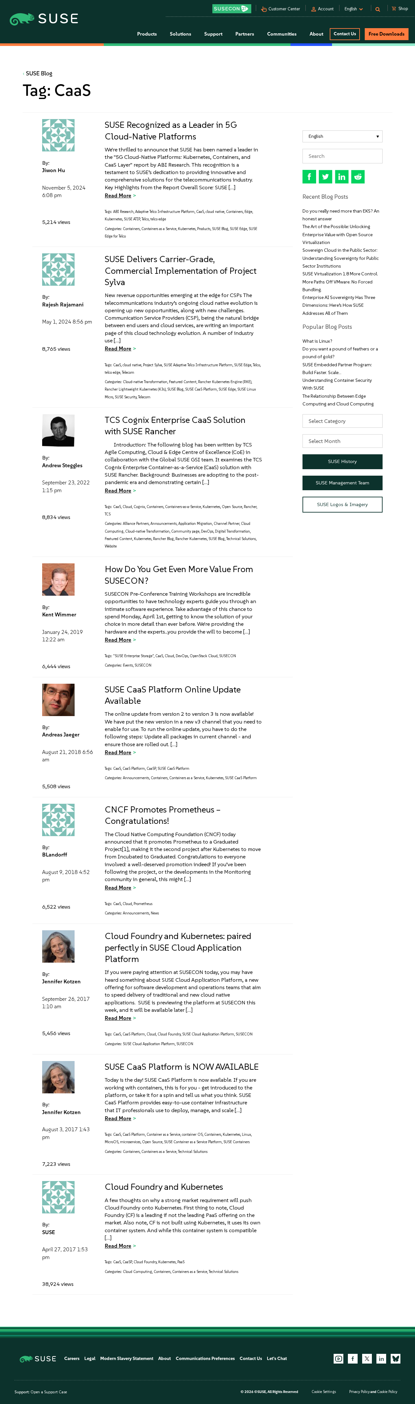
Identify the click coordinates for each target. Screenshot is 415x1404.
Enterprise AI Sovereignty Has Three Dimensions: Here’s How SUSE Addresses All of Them (338, 305)
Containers (234, 212)
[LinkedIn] (381, 1359)
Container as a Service (163, 1135)
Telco (145, 219)
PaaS (180, 1262)
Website (111, 546)
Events (128, 665)
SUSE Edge (238, 229)
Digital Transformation (232, 531)
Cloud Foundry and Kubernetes (164, 1186)
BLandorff (54, 854)
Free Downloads (387, 34)
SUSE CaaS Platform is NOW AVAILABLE (182, 1066)
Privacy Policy (359, 1392)
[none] (342, 136)
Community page (185, 531)
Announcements (163, 524)
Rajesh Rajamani (63, 304)
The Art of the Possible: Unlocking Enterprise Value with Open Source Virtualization (337, 234)
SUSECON (227, 656)
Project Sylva (152, 365)
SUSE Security (125, 397)
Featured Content (182, 382)
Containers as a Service (158, 229)
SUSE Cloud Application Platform (208, 1034)
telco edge (158, 219)
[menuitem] (342, 136)
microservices (130, 1142)
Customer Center (284, 8)
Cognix (139, 507)
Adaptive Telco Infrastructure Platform (165, 212)
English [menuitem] (316, 136)
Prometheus (143, 904)
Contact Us (345, 34)
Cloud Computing (137, 1272)
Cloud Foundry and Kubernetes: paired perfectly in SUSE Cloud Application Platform (178, 947)
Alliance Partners (136, 524)
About (164, 1358)
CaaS (200, 212)
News (155, 913)
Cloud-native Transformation (145, 382)
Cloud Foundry (169, 1034)
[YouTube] (338, 1359)
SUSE (48, 1232)
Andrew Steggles (62, 465)
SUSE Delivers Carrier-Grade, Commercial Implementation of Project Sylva (180, 270)
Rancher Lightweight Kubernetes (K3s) (135, 389)
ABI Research (123, 212)
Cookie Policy (387, 1392)
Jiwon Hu (53, 170)
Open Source (232, 507)
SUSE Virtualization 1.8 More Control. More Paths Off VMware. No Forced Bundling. (340, 282)
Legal (89, 1358)
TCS (108, 514)
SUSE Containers (236, 1142)
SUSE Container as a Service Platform (193, 1142)
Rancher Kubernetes (191, 539)
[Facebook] (353, 1359)
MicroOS (111, 1142)
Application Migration (195, 524)
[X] (367, 1359)
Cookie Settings (324, 1392)
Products (203, 229)
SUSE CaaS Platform (201, 389)
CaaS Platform (134, 769)
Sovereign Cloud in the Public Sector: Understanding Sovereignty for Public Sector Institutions (340, 258)
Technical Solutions (241, 539)
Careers (71, 1358)
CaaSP (151, 769)
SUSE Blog (39, 73)
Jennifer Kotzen (61, 981)
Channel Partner (226, 524)
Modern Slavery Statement (126, 1358)
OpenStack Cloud (204, 656)
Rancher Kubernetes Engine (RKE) (224, 382)
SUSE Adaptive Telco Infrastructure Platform (198, 365)
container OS (192, 1135)
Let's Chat (277, 1358)
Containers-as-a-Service (183, 507)
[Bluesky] (395, 1359)
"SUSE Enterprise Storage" (133, 656)
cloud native (215, 212)
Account (326, 8)
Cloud (127, 507)
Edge (248, 212)
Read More (118, 195)
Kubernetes (113, 219)
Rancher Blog (163, 539)
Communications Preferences (205, 1358)
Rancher (250, 507)
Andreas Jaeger (60, 734)
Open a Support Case (48, 1392)
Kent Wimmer (59, 614)
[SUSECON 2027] (231, 8)
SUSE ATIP (132, 219)
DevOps (207, 531)
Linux (246, 1135)
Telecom (128, 372)
